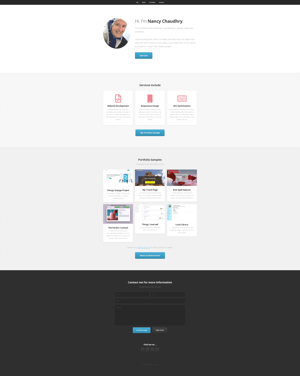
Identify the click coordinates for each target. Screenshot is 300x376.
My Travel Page (150, 189)
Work (144, 2)
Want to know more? (150, 255)
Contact (161, 2)
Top (137, 2)
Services (144, 55)
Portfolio (152, 2)
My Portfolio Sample (150, 132)
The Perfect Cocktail (118, 227)
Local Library (182, 224)
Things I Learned (150, 224)
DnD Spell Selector (182, 189)
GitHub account (144, 247)
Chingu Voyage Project (118, 190)
